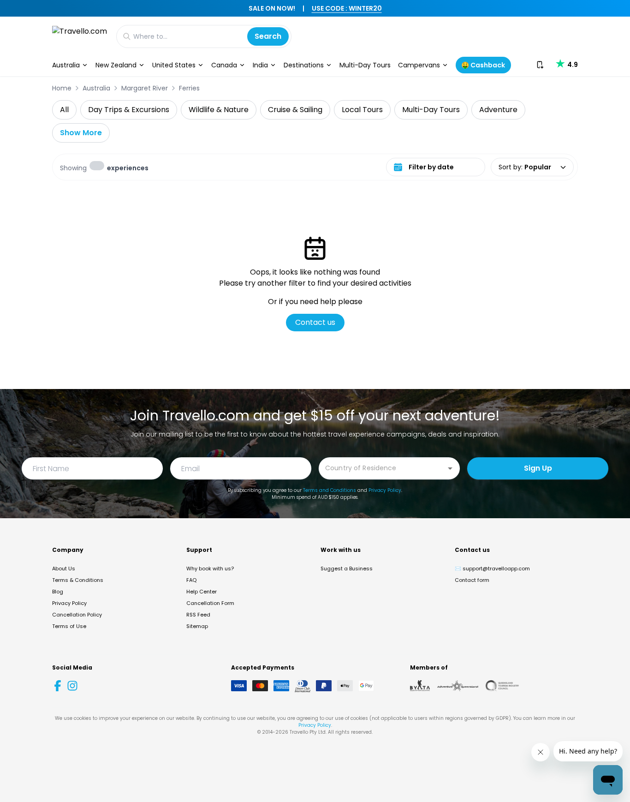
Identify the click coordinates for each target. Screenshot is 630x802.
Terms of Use (69, 626)
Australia (66, 65)
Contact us (315, 322)
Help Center (201, 591)
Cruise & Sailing (295, 109)
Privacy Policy (384, 490)
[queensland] (502, 685)
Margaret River (144, 88)
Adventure (498, 109)
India (260, 65)
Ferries (189, 88)
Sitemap (197, 626)
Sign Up (538, 468)
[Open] (450, 468)
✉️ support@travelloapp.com (492, 568)
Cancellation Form (210, 603)
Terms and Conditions (329, 490)
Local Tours (362, 109)
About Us (63, 568)
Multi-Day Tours (365, 65)
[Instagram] (72, 685)
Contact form (472, 580)
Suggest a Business (347, 568)
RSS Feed (198, 614)
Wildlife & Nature (219, 109)
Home (61, 88)
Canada (224, 65)
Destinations (304, 65)
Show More (81, 132)
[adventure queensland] (457, 685)
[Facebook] (57, 685)
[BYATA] (420, 685)
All (64, 109)
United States (174, 65)
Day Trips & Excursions (128, 109)
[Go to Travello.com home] (79, 36)
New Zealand (116, 65)
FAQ (191, 580)
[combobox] (382, 468)
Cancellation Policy (77, 614)
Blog (57, 591)
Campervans (419, 65)
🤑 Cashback (483, 65)
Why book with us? (210, 568)
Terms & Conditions (77, 580)
